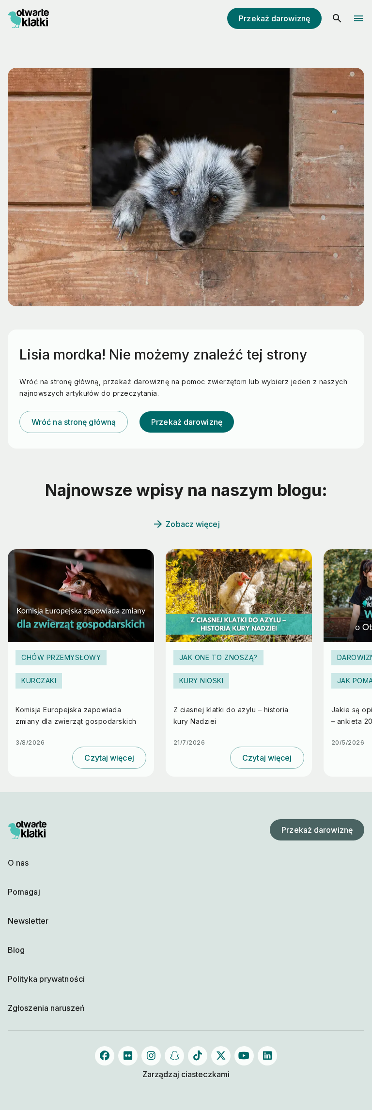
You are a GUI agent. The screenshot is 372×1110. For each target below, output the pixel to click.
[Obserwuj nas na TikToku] (197, 1055)
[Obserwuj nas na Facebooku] (104, 1055)
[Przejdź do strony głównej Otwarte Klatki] (27, 18)
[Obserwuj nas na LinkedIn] (267, 1055)
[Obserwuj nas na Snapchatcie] (174, 1055)
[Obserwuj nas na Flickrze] (128, 1055)
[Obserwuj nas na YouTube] (244, 1055)
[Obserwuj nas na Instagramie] (151, 1055)
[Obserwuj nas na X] (221, 1055)
